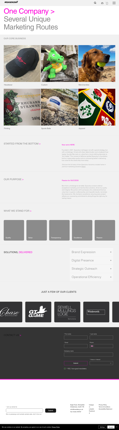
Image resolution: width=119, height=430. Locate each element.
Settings (102, 427)
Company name (69, 351)
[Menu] (114, 3)
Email (66, 342)
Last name (93, 334)
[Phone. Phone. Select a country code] (92, 346)
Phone (92, 342)
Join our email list (11, 407)
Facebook (92, 411)
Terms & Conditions (104, 407)
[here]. (83, 166)
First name (67, 334)
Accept (111, 427)
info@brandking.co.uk (76, 409)
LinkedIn (91, 409)
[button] (107, 3)
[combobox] (101, 363)
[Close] (117, 427)
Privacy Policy (103, 405)
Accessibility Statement (105, 409)
